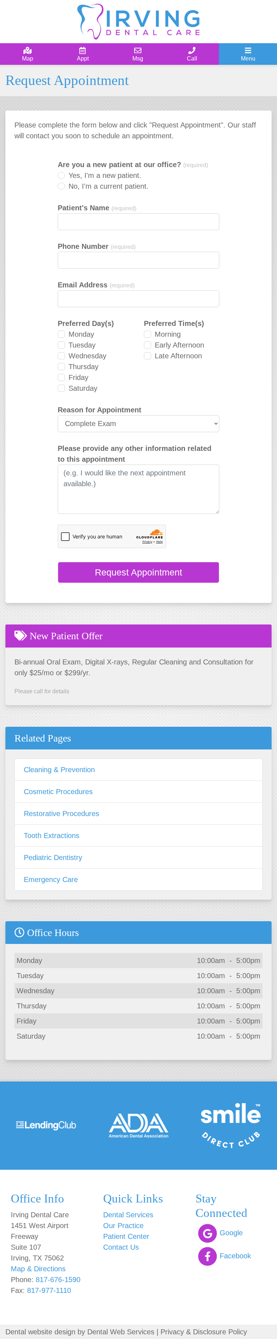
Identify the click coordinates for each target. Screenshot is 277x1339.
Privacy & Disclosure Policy (204, 1332)
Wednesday (87, 356)
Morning (168, 334)
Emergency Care (51, 879)
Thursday (83, 367)
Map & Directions (38, 1269)
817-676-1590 (58, 1280)
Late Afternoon (178, 356)
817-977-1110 (49, 1290)
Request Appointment (138, 572)
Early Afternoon (179, 345)
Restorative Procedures (61, 814)
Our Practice (123, 1226)
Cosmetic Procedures (58, 792)
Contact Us (121, 1247)
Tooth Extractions (51, 835)
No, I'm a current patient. (109, 186)
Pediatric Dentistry (53, 857)
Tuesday (82, 345)
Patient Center (126, 1236)
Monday (81, 334)
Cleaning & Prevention (59, 770)
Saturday (83, 388)
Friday (78, 377)
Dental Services (128, 1215)
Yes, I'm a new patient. (105, 175)
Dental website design (40, 1332)
